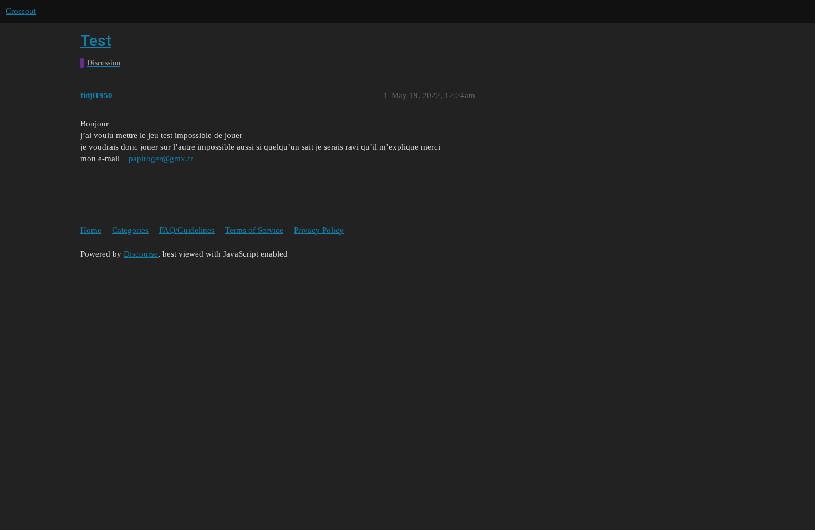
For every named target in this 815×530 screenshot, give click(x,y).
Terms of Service (254, 230)
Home (90, 230)
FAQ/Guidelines (187, 230)
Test (95, 41)
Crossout (21, 11)
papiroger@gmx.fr (161, 158)
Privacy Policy (319, 230)
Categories (130, 230)
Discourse (141, 253)
